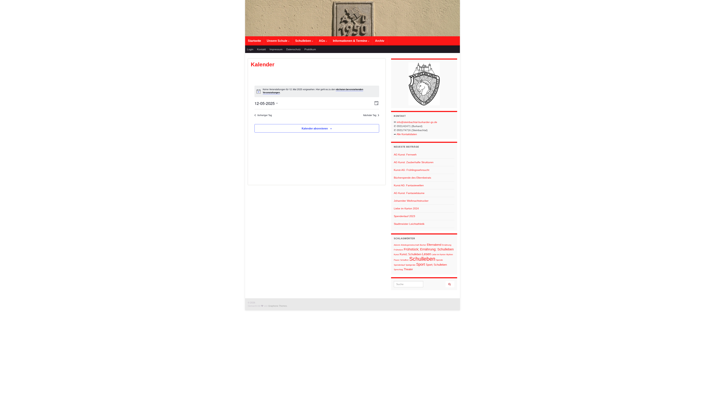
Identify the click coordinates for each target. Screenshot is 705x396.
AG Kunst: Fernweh (405, 154)
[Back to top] (696, 387)
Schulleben (303, 40)
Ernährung (446, 245)
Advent (397, 245)
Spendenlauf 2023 (404, 216)
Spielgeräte (410, 265)
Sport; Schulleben (436, 264)
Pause (397, 260)
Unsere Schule (277, 40)
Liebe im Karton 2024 (406, 208)
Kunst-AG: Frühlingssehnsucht (411, 169)
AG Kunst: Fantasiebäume (409, 193)
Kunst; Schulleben (410, 254)
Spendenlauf (399, 265)
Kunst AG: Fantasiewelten (409, 185)
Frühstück (398, 250)
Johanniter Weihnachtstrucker (411, 200)
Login (250, 49)
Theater (408, 269)
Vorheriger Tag (264, 115)
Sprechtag (398, 269)
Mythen (449, 254)
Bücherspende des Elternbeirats (412, 177)
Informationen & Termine (350, 40)
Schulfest (404, 260)
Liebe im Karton (439, 254)
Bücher (423, 245)
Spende (439, 260)
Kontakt (261, 49)
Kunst (396, 254)
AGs (322, 40)
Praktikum (310, 49)
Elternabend (434, 244)
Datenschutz (293, 49)
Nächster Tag (369, 115)
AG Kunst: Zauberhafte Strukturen (413, 162)
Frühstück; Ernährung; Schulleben (429, 249)
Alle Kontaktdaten (407, 134)
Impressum (276, 49)
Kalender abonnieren (315, 128)
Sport (420, 264)
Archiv (379, 40)
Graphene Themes (277, 306)
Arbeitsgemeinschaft (410, 245)
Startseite (254, 40)
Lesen (426, 254)
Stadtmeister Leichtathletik (409, 223)
